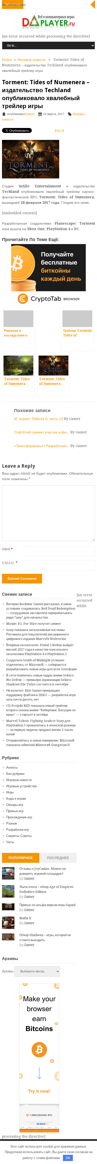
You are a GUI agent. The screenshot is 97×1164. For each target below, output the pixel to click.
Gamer (30, 114)
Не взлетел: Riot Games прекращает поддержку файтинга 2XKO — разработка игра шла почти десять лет (41, 695)
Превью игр (14, 811)
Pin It (59, 131)
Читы (10, 842)
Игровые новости (32, 60)
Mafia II (25, 918)
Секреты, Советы (19, 836)
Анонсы (12, 767)
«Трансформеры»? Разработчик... (42, 446)
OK (68, 1158)
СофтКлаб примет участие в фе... (42, 432)
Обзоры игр (14, 805)
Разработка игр (17, 829)
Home (7, 60)
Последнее (58, 858)
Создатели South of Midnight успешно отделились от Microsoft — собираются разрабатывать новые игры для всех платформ (41, 664)
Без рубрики (15, 774)
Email (9, 563)
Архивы (7, 971)
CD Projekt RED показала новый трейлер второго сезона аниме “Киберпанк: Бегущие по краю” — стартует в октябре (41, 710)
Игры (10, 792)
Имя (7, 549)
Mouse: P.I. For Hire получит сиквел (33, 623)
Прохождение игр (19, 817)
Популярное (20, 858)
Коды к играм (16, 798)
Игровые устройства (21, 786)
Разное (11, 823)
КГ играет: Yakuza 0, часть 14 (39, 419)
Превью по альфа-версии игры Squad (47, 905)
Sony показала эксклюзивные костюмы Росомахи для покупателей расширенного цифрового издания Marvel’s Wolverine (37, 634)
